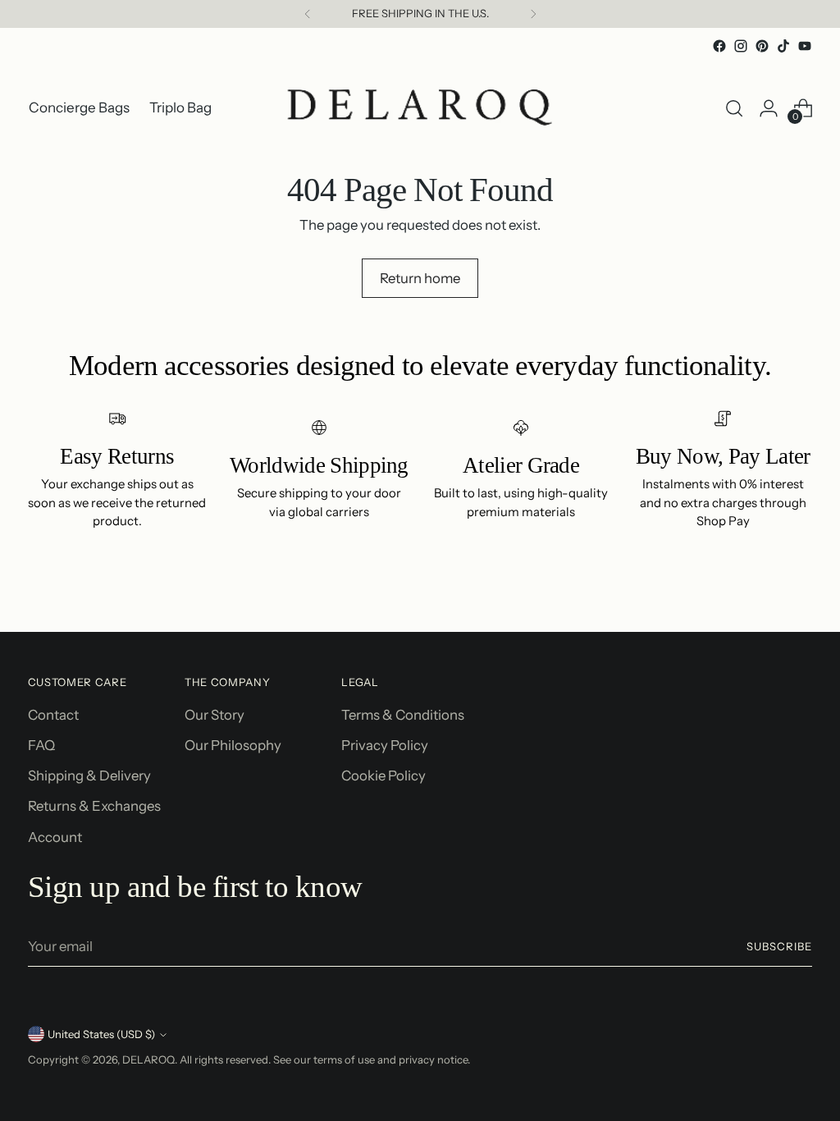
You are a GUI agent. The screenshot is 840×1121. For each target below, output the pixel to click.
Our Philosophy (233, 745)
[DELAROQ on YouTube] (804, 46)
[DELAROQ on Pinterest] (762, 46)
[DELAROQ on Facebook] (719, 46)
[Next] (533, 14)
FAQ (41, 745)
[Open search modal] (734, 108)
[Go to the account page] (768, 108)
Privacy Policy (384, 745)
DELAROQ (148, 1059)
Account (55, 837)
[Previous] (308, 14)
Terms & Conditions (402, 715)
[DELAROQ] (420, 107)
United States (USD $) (101, 1034)
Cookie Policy (383, 775)
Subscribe (779, 946)
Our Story (214, 715)
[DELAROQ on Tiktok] (783, 46)
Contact (53, 715)
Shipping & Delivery (89, 775)
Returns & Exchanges (94, 806)
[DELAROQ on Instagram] (740, 46)
